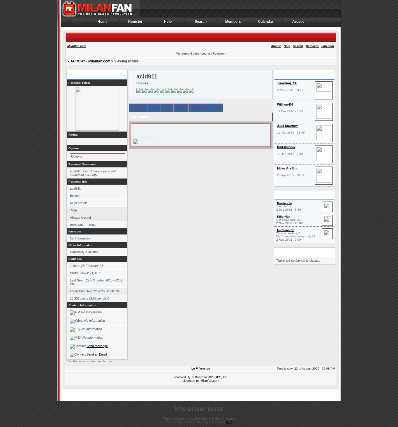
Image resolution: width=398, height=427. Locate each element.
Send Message (97, 346)
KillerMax (283, 216)
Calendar (266, 22)
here (229, 422)
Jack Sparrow (287, 125)
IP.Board (197, 377)
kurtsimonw (286, 147)
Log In (205, 53)
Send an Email (97, 354)
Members (233, 22)
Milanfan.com (76, 46)
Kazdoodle (284, 203)
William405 (285, 104)
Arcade (298, 22)
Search (201, 22)
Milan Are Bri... (288, 168)
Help (168, 22)
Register (135, 22)
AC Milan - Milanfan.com (90, 61)
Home (103, 22)
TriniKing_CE (287, 83)
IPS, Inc (221, 377)
